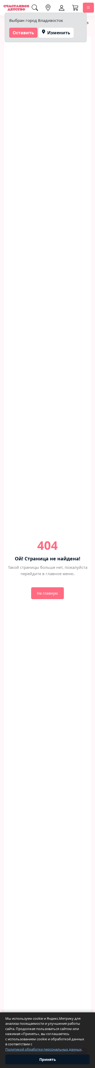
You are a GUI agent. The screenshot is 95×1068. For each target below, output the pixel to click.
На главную (47, 593)
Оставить (23, 33)
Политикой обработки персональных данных (43, 1049)
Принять (47, 1059)
